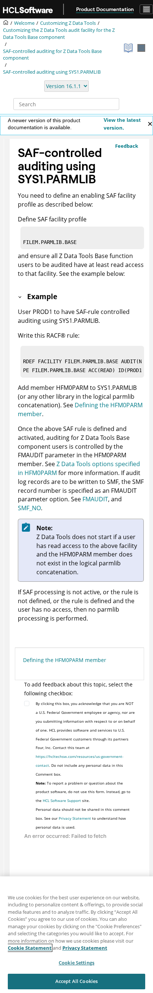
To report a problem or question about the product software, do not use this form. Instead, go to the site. (83, 791)
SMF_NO (29, 508)
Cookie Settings (76, 962)
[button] (20, 296)
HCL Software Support (62, 800)
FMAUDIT (95, 499)
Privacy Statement (75, 818)
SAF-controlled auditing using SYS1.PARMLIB (52, 72)
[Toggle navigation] (146, 9)
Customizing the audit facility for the (59, 33)
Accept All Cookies (76, 981)
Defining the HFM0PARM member (64, 659)
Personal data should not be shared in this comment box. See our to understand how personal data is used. (83, 818)
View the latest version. (122, 124)
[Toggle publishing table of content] (141, 48)
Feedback (126, 146)
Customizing (68, 23)
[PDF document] (129, 48)
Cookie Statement (30, 947)
